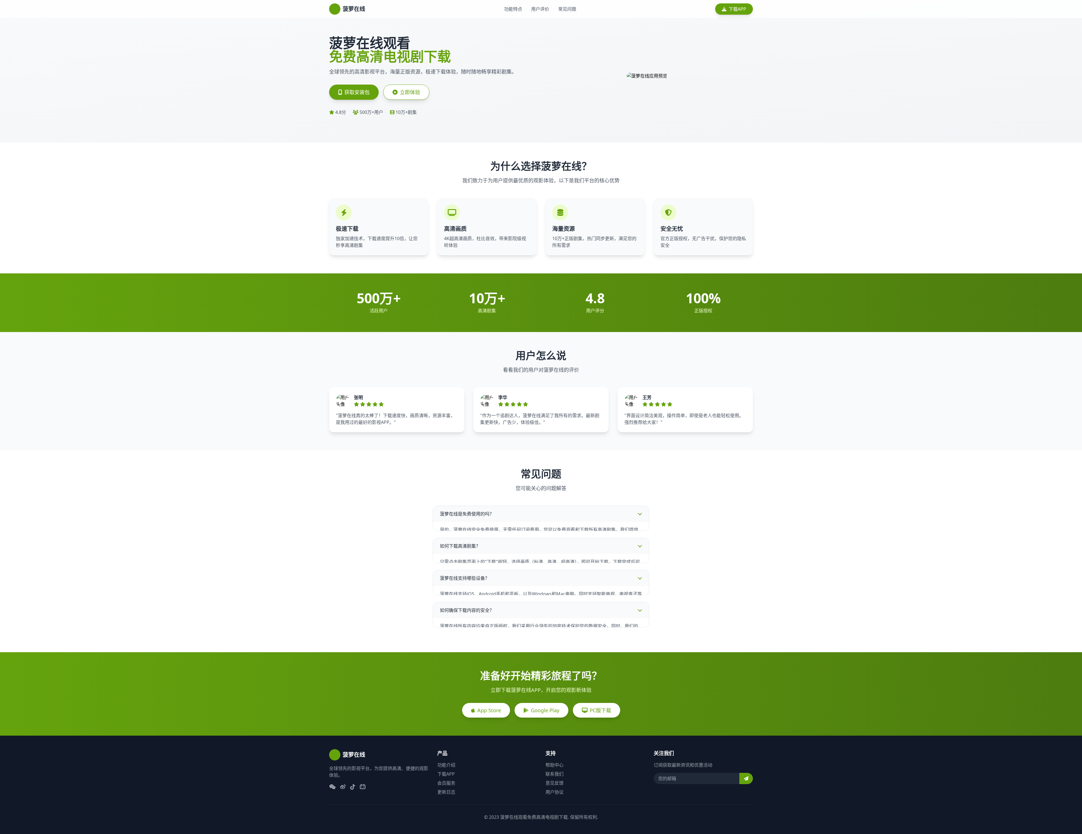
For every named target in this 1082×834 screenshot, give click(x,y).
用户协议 (555, 792)
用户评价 (540, 9)
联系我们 (555, 774)
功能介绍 (446, 765)
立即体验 (410, 92)
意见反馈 (555, 783)
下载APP (737, 9)
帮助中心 (555, 765)
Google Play (545, 710)
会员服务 (446, 783)
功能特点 (513, 9)
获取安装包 (357, 92)
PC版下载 (600, 710)
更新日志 (446, 792)
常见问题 (567, 9)
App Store (489, 710)
